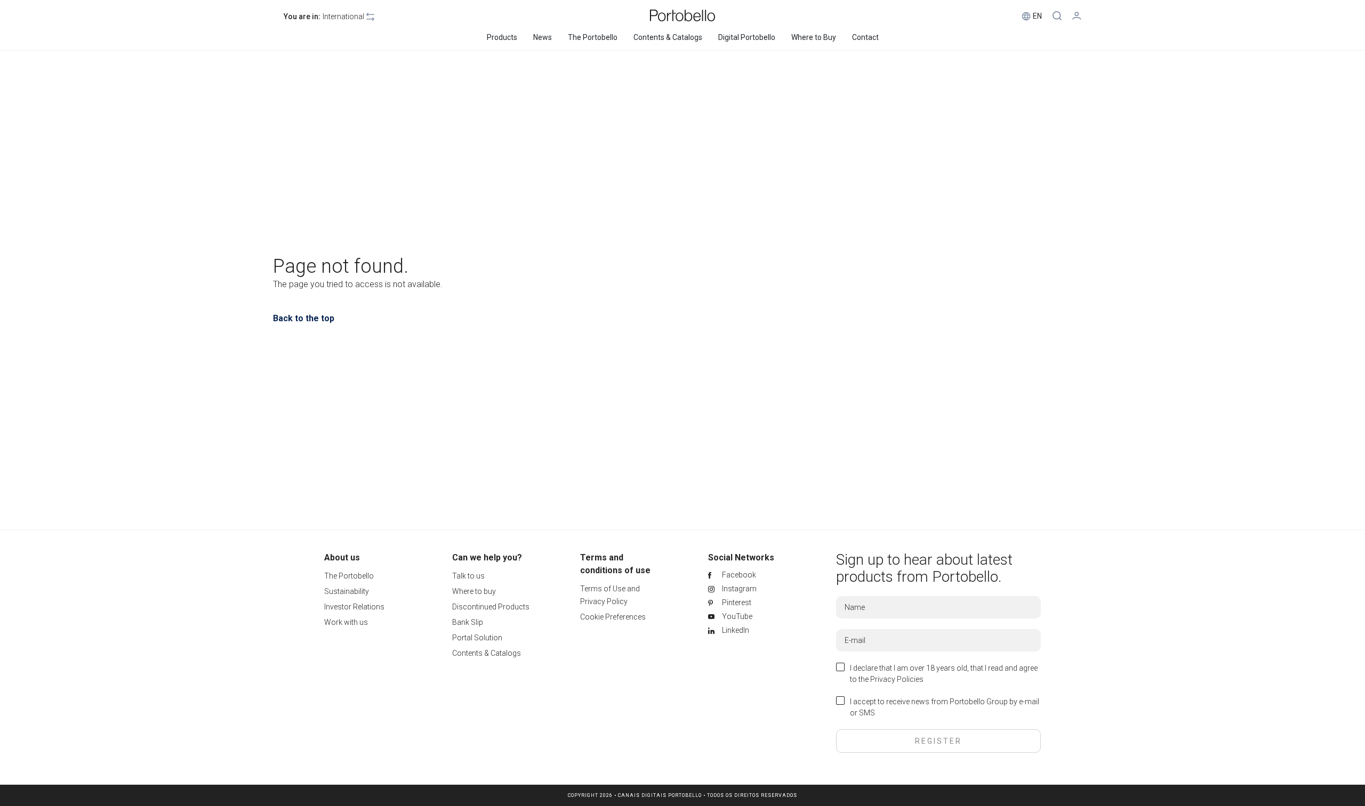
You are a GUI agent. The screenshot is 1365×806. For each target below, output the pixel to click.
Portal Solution (477, 637)
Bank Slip (467, 622)
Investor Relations (354, 607)
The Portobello (349, 576)
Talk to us (468, 576)
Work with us (346, 622)
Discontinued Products (490, 607)
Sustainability (346, 591)
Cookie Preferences (613, 617)
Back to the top (303, 318)
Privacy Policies (897, 679)
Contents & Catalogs (486, 653)
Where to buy (474, 591)
